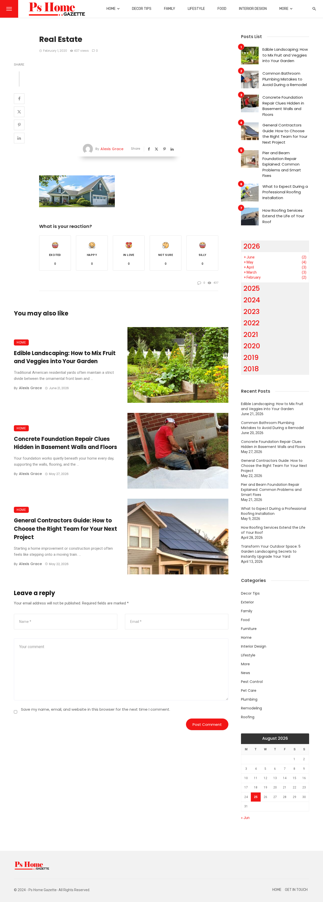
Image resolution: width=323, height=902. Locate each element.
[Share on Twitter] (19, 112)
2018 (251, 369)
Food (222, 9)
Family (169, 9)
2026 (252, 246)
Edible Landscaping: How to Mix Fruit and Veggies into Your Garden (65, 357)
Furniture (249, 628)
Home (111, 9)
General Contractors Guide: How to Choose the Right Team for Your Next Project (65, 529)
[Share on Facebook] (19, 98)
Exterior (247, 602)
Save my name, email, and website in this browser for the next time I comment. (95, 709)
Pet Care (248, 690)
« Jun (245, 818)
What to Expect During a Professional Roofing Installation (285, 192)
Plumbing (249, 699)
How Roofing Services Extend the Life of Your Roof (283, 216)
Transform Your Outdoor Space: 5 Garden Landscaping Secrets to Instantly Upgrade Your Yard (271, 551)
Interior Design (253, 9)
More (283, 9)
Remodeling (251, 708)
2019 (251, 357)
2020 (252, 346)
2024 (252, 300)
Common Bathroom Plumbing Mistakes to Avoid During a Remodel (284, 79)
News (245, 672)
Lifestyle (196, 9)
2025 (252, 288)
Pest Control (252, 681)
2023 (252, 311)
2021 (251, 334)
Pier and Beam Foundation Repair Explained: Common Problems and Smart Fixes (281, 164)
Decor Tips (141, 9)
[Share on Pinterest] (19, 125)
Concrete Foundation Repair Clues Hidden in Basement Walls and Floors (65, 443)
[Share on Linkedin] (19, 138)
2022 (251, 323)
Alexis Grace (111, 148)
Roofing (247, 717)
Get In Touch (296, 890)
